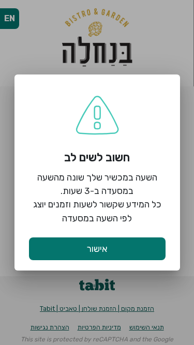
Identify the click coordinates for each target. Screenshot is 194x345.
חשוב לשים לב (97, 157)
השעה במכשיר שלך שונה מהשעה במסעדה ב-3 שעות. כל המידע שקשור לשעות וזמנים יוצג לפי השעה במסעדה (97, 197)
